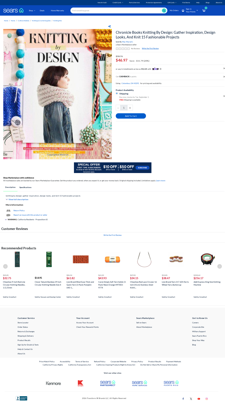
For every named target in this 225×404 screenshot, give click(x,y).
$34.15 (134, 278)
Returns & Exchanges (26, 331)
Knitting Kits (57, 21)
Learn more (160, 180)
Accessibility (65, 361)
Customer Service (26, 318)
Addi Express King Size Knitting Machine (207, 283)
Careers (195, 322)
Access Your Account (84, 322)
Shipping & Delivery (26, 336)
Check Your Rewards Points (87, 327)
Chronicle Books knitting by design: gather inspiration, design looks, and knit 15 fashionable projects (165, 34)
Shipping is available (129, 100)
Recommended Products (18, 248)
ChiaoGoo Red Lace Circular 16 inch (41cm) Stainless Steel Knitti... (143, 285)
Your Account (83, 318)
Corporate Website (118, 361)
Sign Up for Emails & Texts (28, 345)
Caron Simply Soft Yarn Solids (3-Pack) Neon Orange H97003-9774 (112, 285)
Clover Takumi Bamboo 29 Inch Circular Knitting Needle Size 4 (48, 283)
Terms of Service (82, 361)
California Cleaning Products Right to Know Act (115, 365)
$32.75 (7, 278)
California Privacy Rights (53, 365)
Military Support (199, 331)
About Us (21, 353)
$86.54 (69, 275)
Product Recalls (24, 340)
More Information (14, 204)
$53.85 (164, 275)
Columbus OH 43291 (130, 83)
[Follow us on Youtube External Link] (198, 398)
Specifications (25, 187)
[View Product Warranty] (8, 210)
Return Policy (19, 210)
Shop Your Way (198, 340)
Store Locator (23, 322)
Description (10, 187)
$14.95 (38, 277)
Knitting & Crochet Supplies (41, 21)
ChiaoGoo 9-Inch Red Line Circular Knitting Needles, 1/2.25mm (14, 285)
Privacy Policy (137, 361)
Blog (194, 345)
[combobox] (118, 10)
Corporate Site (198, 327)
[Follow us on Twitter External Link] (191, 398)
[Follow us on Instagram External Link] (206, 398)
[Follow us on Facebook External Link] (183, 398)
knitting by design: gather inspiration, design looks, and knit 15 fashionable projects (43, 196)
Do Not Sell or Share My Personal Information (158, 365)
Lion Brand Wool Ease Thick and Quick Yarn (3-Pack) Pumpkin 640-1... (80, 285)
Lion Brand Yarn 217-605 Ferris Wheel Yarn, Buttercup (175, 283)
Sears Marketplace (145, 318)
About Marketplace (144, 327)
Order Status (23, 327)
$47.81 (133, 275)
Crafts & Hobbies (23, 21)
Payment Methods (173, 361)
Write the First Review (150, 48)
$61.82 (71, 278)
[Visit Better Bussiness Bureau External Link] (21, 398)
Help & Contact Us (25, 349)
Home (6, 21)
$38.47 (166, 278)
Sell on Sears (141, 322)
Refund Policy (99, 361)
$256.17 (198, 278)
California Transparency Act (79, 365)
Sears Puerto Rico (199, 336)
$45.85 (6, 275)
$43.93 (102, 278)
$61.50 (101, 275)
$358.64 (197, 275)
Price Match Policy (47, 361)
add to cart (131, 116)
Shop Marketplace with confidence (18, 178)
